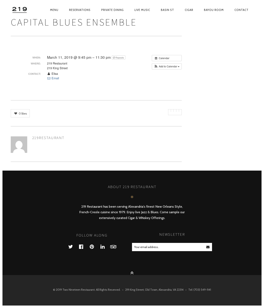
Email (55, 78)
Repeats (120, 57)
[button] (167, 66)
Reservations (80, 10)
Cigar (189, 10)
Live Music (142, 10)
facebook (83, 246)
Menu (54, 10)
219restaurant (48, 137)
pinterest (94, 246)
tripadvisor (115, 246)
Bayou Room (214, 10)
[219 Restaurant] (20, 9)
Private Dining (112, 10)
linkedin (105, 246)
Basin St (167, 10)
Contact (242, 10)
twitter (73, 246)
